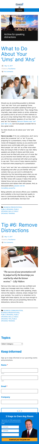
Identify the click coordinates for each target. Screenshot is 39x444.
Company (5, 397)
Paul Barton (11, 68)
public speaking (7, 209)
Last (2, 381)
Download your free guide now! (19, 440)
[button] (19, 416)
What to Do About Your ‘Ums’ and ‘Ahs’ (18, 54)
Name (4, 365)
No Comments (8, 71)
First (2, 373)
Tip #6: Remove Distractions (19, 227)
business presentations (13, 207)
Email (4, 386)
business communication (13, 310)
